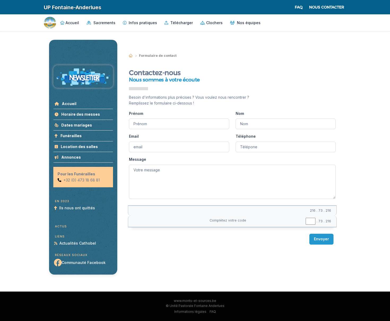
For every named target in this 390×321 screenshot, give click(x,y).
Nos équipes (248, 22)
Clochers (214, 22)
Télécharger (181, 22)
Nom (240, 113)
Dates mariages (76, 125)
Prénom (136, 113)
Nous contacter (326, 7)
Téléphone (246, 136)
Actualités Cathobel (77, 243)
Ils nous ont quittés (77, 208)
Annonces (70, 157)
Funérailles (71, 135)
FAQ (299, 7)
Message (137, 159)
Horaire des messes (80, 114)
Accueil (72, 22)
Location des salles (79, 146)
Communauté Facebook (84, 262)
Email (134, 136)
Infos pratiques (142, 22)
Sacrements (103, 22)
